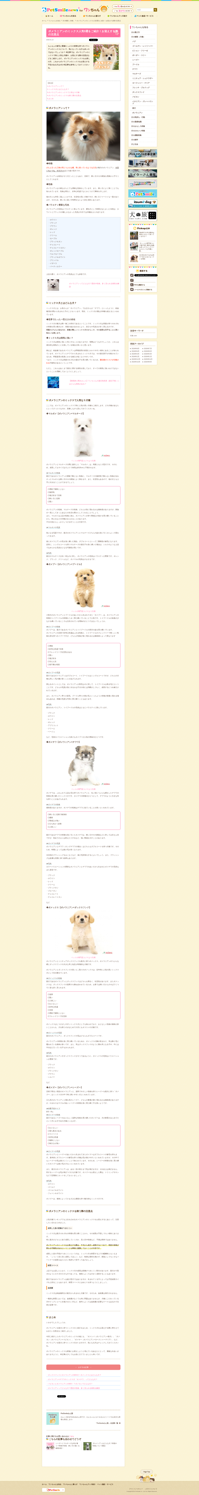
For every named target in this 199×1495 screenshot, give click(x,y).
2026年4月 (135, 354)
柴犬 (134, 108)
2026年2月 (135, 356)
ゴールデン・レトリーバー (142, 46)
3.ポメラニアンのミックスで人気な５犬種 (63, 92)
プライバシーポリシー (136, 1489)
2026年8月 (135, 348)
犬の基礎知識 (136, 122)
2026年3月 (148, 354)
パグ (134, 41)
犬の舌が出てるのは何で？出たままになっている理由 (146, 257)
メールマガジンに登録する (143, 289)
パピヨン (135, 97)
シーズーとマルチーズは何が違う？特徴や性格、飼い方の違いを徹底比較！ (68, 1445)
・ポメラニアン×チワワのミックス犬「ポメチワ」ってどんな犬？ (71, 1379)
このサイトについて (151, 1489)
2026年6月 (135, 351)
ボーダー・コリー (139, 55)
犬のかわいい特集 (138, 131)
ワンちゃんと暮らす (70, 1484)
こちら (71, 1436)
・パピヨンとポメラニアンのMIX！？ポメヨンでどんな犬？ (69, 1384)
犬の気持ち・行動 (138, 117)
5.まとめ (50, 99)
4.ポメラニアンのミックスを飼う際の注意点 (64, 95)
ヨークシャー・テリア (141, 83)
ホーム (44, 21)
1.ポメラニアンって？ (55, 86)
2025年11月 (148, 359)
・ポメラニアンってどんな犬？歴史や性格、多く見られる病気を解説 (73, 1388)
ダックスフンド (138, 92)
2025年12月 (136, 359)
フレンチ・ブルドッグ (141, 87)
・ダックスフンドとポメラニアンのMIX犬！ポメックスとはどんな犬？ (73, 1375)
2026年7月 (148, 348)
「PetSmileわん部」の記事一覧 (106, 1423)
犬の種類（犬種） (69, 21)
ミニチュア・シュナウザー (142, 78)
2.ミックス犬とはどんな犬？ (58, 89)
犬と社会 (134, 144)
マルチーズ (136, 74)
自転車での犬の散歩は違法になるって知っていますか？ (146, 234)
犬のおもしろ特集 (138, 126)
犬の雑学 (134, 140)
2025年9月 (148, 362)
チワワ (135, 69)
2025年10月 (136, 362)
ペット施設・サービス (105, 1484)
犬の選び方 (135, 32)
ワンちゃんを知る (54, 21)
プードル (135, 64)
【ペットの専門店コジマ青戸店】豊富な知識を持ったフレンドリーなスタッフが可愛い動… (146, 247)
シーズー (135, 60)
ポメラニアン (137, 113)
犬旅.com (133, 336)
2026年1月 (148, 356)
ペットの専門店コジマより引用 (83, 461)
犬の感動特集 (136, 135)
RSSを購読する (139, 285)
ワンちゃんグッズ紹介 (87, 1484)
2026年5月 (148, 351)
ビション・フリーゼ (140, 51)
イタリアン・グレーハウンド (142, 102)
